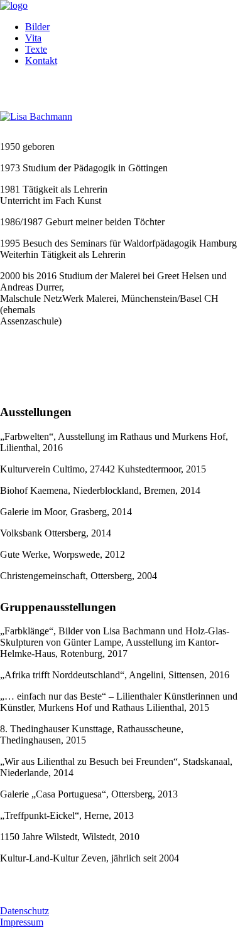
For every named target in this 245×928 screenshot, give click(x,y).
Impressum (21, 922)
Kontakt (41, 60)
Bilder (37, 26)
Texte (36, 49)
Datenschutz (24, 910)
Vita (33, 38)
